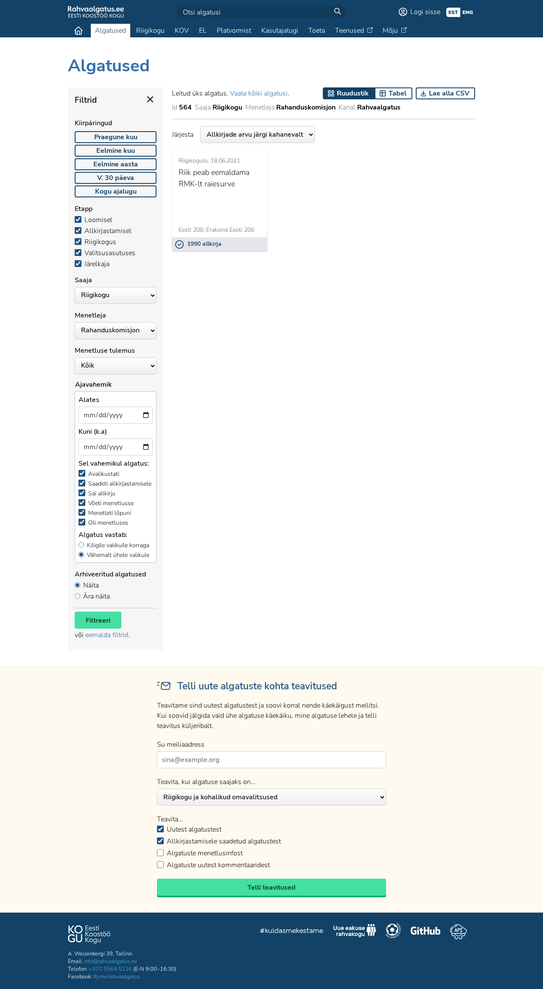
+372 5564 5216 (110, 969)
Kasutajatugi (279, 30)
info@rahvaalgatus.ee (110, 961)
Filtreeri (98, 620)
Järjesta (182, 134)
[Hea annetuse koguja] (393, 932)
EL (203, 30)
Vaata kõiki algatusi (259, 93)
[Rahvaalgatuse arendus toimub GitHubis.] (425, 932)
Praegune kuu (115, 137)
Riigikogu (150, 30)
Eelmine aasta (115, 164)
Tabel (397, 93)
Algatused (110, 30)
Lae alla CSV (449, 93)
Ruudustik (353, 93)
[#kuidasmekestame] (292, 932)
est (453, 12)
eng (467, 12)
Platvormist (234, 30)
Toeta (316, 30)
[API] (458, 931)
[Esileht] (78, 30)
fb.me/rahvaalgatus (116, 977)
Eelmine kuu (115, 150)
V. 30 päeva (115, 178)
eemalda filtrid (106, 635)
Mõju (390, 30)
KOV (182, 30)
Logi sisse (425, 12)
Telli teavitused (271, 887)
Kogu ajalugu (116, 191)
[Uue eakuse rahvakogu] (354, 931)
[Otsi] (337, 12)
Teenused (349, 30)
